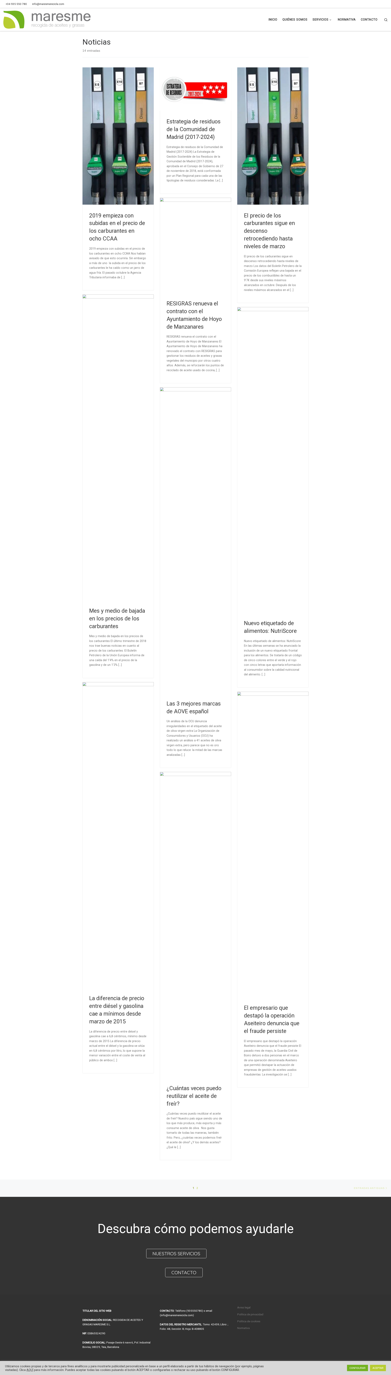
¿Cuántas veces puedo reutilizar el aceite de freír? (194, 1096)
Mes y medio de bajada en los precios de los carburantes (117, 619)
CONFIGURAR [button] (357, 1368)
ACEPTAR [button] (377, 1368)
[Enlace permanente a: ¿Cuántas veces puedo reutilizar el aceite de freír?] (195, 924)
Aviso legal (243, 1307)
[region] (195, 1246)
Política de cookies (248, 1321)
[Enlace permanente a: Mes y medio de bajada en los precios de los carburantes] (118, 447)
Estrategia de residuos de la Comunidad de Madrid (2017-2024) (194, 129)
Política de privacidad (250, 1314)
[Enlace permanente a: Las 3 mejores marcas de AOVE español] (195, 540)
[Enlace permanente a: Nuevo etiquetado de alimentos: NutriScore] (273, 459)
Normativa (243, 1328)
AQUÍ (29, 1370)
